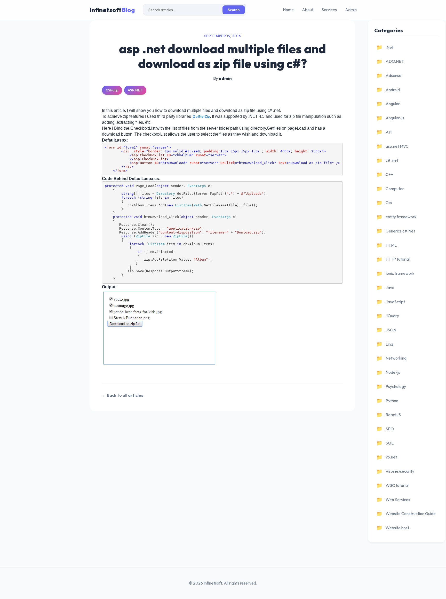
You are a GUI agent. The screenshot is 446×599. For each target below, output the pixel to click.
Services (329, 9)
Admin (351, 9)
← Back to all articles (122, 395)
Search (234, 10)
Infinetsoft (112, 10)
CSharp (112, 90)
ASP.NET (135, 90)
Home (288, 9)
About (307, 9)
